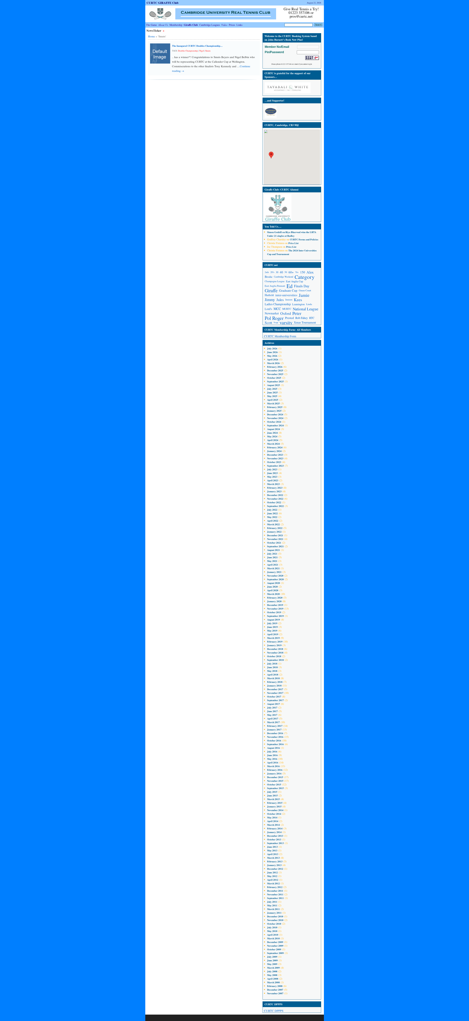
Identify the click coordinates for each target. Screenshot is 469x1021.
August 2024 (273, 429)
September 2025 (275, 381)
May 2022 (272, 517)
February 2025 (274, 407)
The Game (151, 25)
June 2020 (272, 586)
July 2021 (272, 553)
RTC (311, 318)
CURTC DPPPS (273, 1011)
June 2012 (272, 872)
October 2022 (274, 502)
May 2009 (272, 964)
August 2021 (273, 550)
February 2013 (274, 861)
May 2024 (272, 436)
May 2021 (272, 561)
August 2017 (273, 704)
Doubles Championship (188, 50)
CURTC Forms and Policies (304, 239)
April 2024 (272, 440)
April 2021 (272, 564)
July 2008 (272, 971)
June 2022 (272, 513)
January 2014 (274, 832)
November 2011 (275, 894)
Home (151, 36)
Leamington (298, 304)
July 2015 (272, 791)
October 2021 (274, 542)
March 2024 (273, 443)
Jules (280, 299)
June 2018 (272, 667)
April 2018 (272, 674)
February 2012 (274, 887)
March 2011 (273, 909)
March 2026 (273, 363)
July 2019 (272, 623)
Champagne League (275, 281)
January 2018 (274, 685)
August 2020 (273, 583)
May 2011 (272, 905)
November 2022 (275, 498)
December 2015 (275, 777)
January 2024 (274, 451)
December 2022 (275, 495)
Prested (289, 318)
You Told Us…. (273, 226)
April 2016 (272, 762)
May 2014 (272, 817)
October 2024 (274, 421)
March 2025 (273, 403)
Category (305, 276)
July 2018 (272, 663)
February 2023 (274, 487)
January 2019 (274, 645)
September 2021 (275, 546)
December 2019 (275, 605)
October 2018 (274, 656)
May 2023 (272, 476)
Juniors (288, 299)
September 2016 (275, 744)
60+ (291, 272)
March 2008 (273, 982)
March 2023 (273, 484)
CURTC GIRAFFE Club (162, 3)
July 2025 (272, 388)
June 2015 (272, 795)
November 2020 (275, 575)
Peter (296, 313)
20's (272, 272)
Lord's (268, 309)
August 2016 (273, 747)
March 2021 (273, 568)
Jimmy (270, 299)
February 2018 (274, 682)
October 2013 (274, 839)
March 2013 (273, 857)
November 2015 (275, 780)
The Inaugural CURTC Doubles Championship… (197, 45)
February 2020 (274, 597)
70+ (297, 272)
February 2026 (274, 366)
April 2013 (272, 854)
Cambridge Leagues (209, 25)
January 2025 (274, 410)
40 (281, 272)
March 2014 (273, 824)
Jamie (304, 295)
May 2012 (272, 876)
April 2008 (272, 978)
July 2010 (272, 927)
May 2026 (272, 355)
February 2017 (274, 726)
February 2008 (274, 986)
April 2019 (272, 634)
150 (302, 272)
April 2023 (272, 480)
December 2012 (275, 868)
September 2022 (275, 506)
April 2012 (272, 879)
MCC (277, 309)
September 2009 (275, 953)
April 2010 (272, 934)
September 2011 (275, 898)
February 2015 (274, 802)
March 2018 (273, 678)
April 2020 (272, 590)
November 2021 (275, 539)
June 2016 (272, 755)
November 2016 (275, 736)
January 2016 (274, 773)
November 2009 (275, 945)
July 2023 (272, 469)
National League (305, 309)
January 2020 (274, 601)
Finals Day (301, 286)
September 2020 (275, 579)
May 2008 (272, 975)
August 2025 (273, 385)
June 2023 (272, 473)
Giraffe (271, 290)
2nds (267, 272)
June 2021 (272, 557)
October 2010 (274, 923)
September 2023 (275, 465)
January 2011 (274, 912)
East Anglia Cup (294, 281)
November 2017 (275, 693)
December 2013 (275, 835)
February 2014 (274, 828)
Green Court (305, 290)
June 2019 (272, 627)
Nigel (201, 50)
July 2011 (272, 901)
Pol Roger (274, 318)
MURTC (286, 309)
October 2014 (274, 813)
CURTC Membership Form (280, 336)
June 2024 (272, 432)
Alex (310, 272)
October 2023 (274, 462)
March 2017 (273, 722)
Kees (298, 299)
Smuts (208, 50)
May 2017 (272, 715)
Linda (309, 304)
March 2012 (273, 883)
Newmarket (272, 313)
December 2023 (275, 454)
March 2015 (273, 799)
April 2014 (272, 821)
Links (239, 25)
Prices (232, 25)
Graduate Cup (288, 290)
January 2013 (274, 865)
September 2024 (275, 425)
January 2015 (274, 806)
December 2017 (275, 689)
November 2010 (275, 920)
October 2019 (274, 612)
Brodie (268, 276)
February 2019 (274, 641)
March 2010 (273, 938)
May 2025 (272, 396)
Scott (268, 322)
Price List (293, 243)
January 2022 (274, 531)
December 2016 (275, 733)
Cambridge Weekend (283, 276)
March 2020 (273, 594)
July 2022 (272, 509)
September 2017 (275, 700)
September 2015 (275, 788)
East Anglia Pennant (275, 285)
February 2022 (274, 528)
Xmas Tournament (305, 322)
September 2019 (275, 616)
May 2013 (272, 850)
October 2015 (274, 784)
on (276, 232)
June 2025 (272, 392)
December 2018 (275, 649)
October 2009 (274, 949)
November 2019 (275, 608)
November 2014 (275, 810)
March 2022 (273, 524)
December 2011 (275, 890)
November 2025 (275, 374)
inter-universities (286, 295)
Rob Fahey (301, 318)
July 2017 (272, 707)
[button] (271, 155)
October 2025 (274, 377)
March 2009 (273, 967)
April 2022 (272, 520)
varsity (286, 322)
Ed (290, 286)
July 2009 (272, 956)
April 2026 (272, 359)
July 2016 (272, 751)
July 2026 (272, 348)
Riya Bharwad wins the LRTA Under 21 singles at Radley (291, 233)
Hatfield (269, 295)
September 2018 (275, 660)
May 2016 (272, 758)
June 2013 (272, 846)
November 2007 (275, 993)
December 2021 (275, 535)
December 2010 (275, 916)
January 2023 (274, 491)
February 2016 (274, 769)
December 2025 (275, 370)
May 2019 (272, 630)
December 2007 (275, 989)
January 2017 (274, 729)
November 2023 (275, 458)
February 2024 (274, 447)
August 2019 (273, 619)
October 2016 (274, 740)
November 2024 (275, 418)
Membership (175, 25)
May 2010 (272, 931)
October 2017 (274, 696)
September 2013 (275, 843)
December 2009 (275, 942)
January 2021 (274, 572)
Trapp (276, 322)
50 (286, 272)
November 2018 (275, 652)
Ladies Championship (278, 304)
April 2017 (272, 718)
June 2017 (272, 711)
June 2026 (272, 352)
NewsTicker (154, 30)
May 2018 (272, 671)
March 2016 (273, 766)
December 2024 (275, 414)
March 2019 (273, 638)
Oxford (285, 313)
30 (277, 272)
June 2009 (272, 960)
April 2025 (272, 399)
